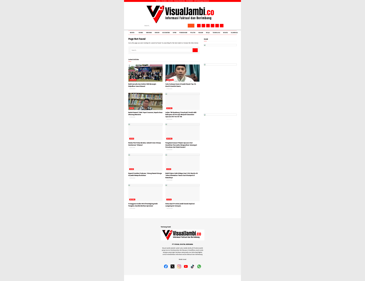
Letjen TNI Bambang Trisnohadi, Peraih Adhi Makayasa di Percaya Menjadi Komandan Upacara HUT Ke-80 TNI (180, 115)
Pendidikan (183, 32)
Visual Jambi (233, 278)
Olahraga (234, 32)
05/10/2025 (169, 119)
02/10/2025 (169, 149)
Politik (192, 32)
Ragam (200, 32)
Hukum (157, 32)
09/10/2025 (132, 88)
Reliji (208, 32)
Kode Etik (170, 1)
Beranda (158, 1)
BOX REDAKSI (189, 1)
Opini (174, 32)
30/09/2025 (169, 208)
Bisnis (141, 32)
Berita (132, 32)
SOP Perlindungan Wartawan (201, 1)
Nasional (169, 108)
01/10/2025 (132, 208)
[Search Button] (191, 26)
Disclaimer (164, 1)
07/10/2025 (169, 88)
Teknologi (216, 32)
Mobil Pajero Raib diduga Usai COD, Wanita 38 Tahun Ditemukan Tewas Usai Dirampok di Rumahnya (181, 175)
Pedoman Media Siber (179, 1)
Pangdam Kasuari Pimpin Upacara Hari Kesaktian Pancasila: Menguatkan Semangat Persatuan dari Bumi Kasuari (181, 145)
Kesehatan (166, 32)
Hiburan (149, 32)
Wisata (225, 32)
